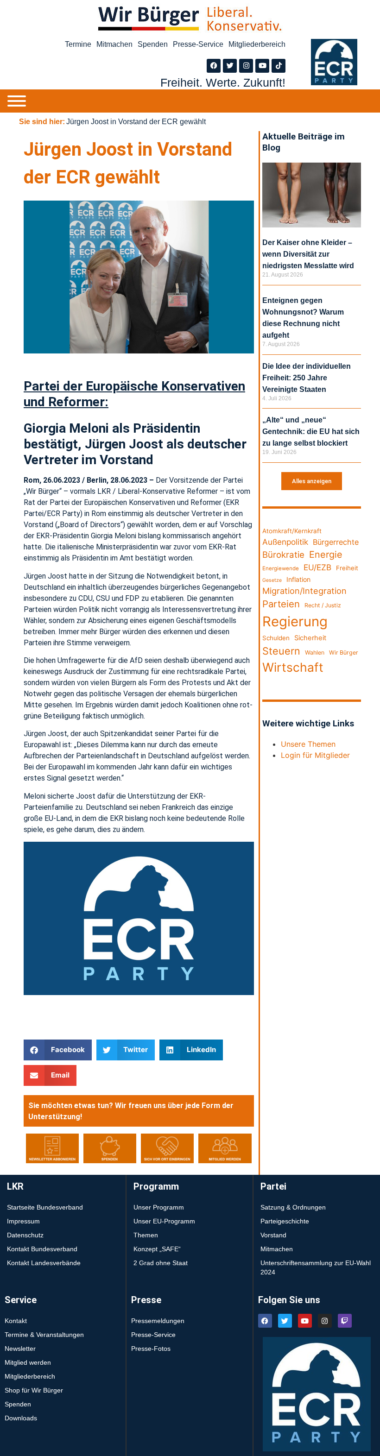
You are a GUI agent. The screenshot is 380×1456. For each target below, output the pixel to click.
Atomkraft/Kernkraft (292, 531)
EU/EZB (317, 567)
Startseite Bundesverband (45, 1207)
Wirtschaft (292, 667)
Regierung (295, 621)
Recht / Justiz (322, 605)
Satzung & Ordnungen (293, 1207)
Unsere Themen (308, 744)
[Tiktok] (278, 66)
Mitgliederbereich (256, 44)
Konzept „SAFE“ (157, 1249)
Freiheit (347, 568)
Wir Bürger (343, 652)
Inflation (298, 579)
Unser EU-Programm (164, 1221)
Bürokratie (283, 554)
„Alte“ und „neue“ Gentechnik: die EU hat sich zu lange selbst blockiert (311, 431)
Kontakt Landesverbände (44, 1263)
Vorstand (273, 1235)
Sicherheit (310, 638)
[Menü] (16, 101)
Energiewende (280, 568)
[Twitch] (345, 1321)
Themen (145, 1235)
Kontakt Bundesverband (42, 1249)
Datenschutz (25, 1235)
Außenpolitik (285, 542)
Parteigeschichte (284, 1221)
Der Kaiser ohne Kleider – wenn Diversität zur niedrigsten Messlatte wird (308, 254)
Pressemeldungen (157, 1320)
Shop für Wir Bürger (34, 1390)
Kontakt (16, 1320)
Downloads (21, 1418)
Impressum (23, 1221)
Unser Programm (158, 1207)
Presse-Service (198, 44)
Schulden (276, 638)
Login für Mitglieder (315, 755)
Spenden (153, 44)
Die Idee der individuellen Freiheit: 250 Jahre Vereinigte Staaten (306, 377)
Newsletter (20, 1348)
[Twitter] (230, 66)
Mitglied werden (28, 1362)
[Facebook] (214, 66)
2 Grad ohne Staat (160, 1263)
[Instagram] (246, 66)
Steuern (281, 651)
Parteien (281, 604)
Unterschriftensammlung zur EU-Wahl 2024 (315, 1267)
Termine (78, 44)
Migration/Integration (304, 591)
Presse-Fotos (151, 1348)
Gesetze (272, 580)
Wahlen (314, 652)
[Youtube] (262, 66)
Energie (325, 554)
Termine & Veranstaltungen (44, 1334)
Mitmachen (114, 44)
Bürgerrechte (336, 542)
